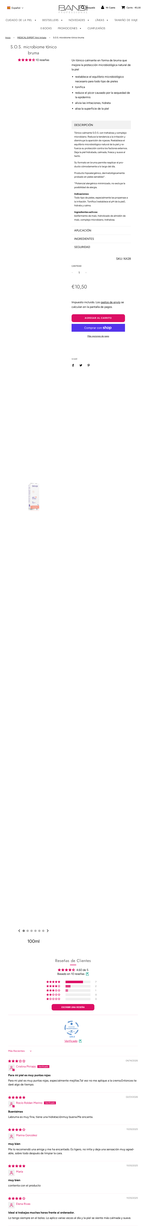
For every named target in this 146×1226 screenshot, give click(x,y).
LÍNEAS (100, 20)
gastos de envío (110, 302)
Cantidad (77, 266)
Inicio (8, 37)
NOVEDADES (77, 20)
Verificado (70, 1041)
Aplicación (82, 230)
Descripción (83, 125)
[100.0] (71, 1028)
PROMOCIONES (68, 28)
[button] (15, 8)
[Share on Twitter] (80, 365)
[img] (19, 930)
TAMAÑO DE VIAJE (126, 20)
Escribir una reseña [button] (73, 1007)
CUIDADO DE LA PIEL (19, 20)
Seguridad (82, 247)
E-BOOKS (46, 28)
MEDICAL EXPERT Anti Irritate (31, 37)
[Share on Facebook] (74, 365)
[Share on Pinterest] (88, 365)
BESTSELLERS (50, 20)
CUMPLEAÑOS (96, 28)
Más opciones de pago (98, 336)
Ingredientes (84, 238)
